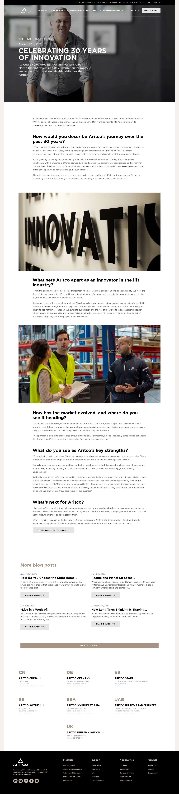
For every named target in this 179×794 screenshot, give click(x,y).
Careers (151, 769)
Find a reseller (96, 765)
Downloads (95, 777)
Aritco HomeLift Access (71, 773)
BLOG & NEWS (76, 10)
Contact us (123, 2)
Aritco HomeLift (69, 765)
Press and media (126, 780)
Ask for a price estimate (107, 2)
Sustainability (124, 769)
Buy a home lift (125, 777)
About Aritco (92, 10)
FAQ (148, 2)
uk (136, 10)
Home (21, 39)
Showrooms (95, 769)
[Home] (25, 10)
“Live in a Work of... (34, 609)
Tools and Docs (58, 10)
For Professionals (112, 10)
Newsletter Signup (137, 2)
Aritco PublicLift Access (71, 777)
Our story (123, 765)
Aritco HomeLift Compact (72, 769)
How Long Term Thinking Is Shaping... (119, 609)
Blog (29, 39)
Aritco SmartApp (97, 780)
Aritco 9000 (67, 780)
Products (42, 10)
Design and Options (127, 773)
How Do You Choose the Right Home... (48, 578)
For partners (152, 773)
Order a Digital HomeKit (86, 2)
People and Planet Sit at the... (113, 578)
